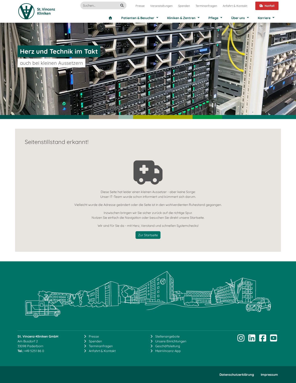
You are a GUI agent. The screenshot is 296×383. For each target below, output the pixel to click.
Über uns (238, 18)
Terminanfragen (206, 6)
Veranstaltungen (161, 6)
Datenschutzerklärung (236, 375)
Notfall (269, 6)
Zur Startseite (148, 235)
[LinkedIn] (252, 340)
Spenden (184, 6)
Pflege (213, 18)
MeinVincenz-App (168, 351)
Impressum (269, 375)
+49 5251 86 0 (34, 351)
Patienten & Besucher (137, 18)
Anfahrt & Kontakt (235, 6)
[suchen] (122, 5)
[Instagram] (241, 340)
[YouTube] (273, 340)
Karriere (264, 18)
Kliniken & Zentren (181, 18)
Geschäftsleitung (167, 346)
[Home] (110, 18)
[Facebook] (263, 340)
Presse (140, 6)
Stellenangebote (167, 336)
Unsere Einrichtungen (170, 341)
